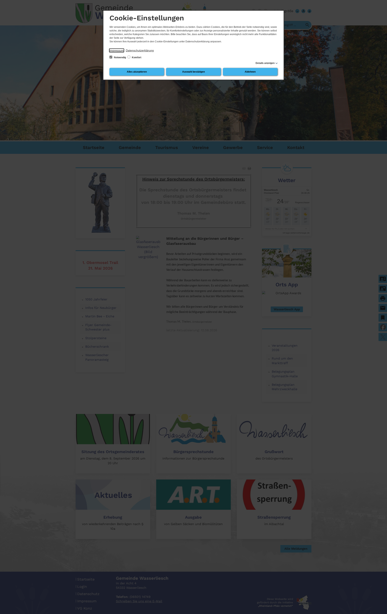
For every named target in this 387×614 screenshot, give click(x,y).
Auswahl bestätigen (193, 71)
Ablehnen (250, 71)
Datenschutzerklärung (140, 50)
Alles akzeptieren (137, 71)
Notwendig (120, 57)
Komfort (136, 57)
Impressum (116, 50)
